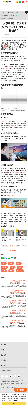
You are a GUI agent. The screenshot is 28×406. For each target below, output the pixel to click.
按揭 (12, 125)
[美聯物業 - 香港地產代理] (7, 2)
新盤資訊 (18, 12)
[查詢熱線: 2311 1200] (17, 2)
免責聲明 (3, 387)
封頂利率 (19, 178)
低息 (6, 47)
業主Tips (18, 15)
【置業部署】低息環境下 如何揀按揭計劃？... (18, 311)
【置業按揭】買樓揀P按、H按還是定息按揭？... (18, 301)
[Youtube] (14, 376)
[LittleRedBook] (18, 376)
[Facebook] (10, 376)
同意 (14, 403)
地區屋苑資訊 (4, 15)
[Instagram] (6, 376)
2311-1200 (10, 195)
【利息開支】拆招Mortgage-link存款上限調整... (18, 281)
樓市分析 (3, 18)
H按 (5, 56)
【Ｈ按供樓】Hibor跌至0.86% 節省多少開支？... (17, 321)
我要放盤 (21, 390)
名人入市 (12, 15)
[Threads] (2, 376)
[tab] (4, 226)
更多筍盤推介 (14, 250)
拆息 (21, 41)
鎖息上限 (15, 172)
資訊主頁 (3, 12)
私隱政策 (8, 387)
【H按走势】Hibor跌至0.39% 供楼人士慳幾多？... (17, 291)
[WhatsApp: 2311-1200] (20, 2)
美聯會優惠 (10, 18)
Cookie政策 (15, 400)
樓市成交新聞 (11, 12)
